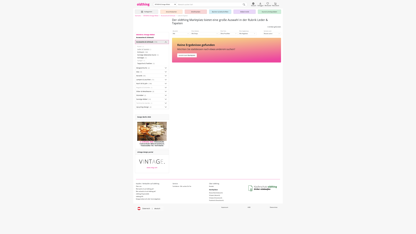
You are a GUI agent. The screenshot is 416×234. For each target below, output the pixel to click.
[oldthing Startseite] (143, 4)
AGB (249, 207)
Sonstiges (142, 58)
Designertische (143, 68)
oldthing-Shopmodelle (142, 194)
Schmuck (142, 52)
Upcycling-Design (143, 107)
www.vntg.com (152, 168)
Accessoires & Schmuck (146, 42)
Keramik (140, 76)
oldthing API (139, 196)
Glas (139, 72)
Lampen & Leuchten (145, 80)
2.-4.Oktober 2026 (146, 142)
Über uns (138, 186)
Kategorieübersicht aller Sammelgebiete (148, 199)
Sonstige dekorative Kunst (148, 55)
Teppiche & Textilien (146, 63)
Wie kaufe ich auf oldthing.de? (145, 189)
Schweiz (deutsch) (214, 195)
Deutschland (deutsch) (216, 193)
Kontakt (211, 186)
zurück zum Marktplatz (187, 55)
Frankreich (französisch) (216, 200)
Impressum (224, 207)
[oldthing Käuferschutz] (263, 188)
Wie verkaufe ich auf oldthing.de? (146, 191)
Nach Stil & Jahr (144, 83)
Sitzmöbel (141, 95)
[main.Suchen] (244, 4)
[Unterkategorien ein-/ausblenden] (166, 42)
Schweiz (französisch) (215, 198)
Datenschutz (273, 207)
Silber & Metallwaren (145, 91)
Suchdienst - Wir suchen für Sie (182, 186)
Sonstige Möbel (143, 99)
